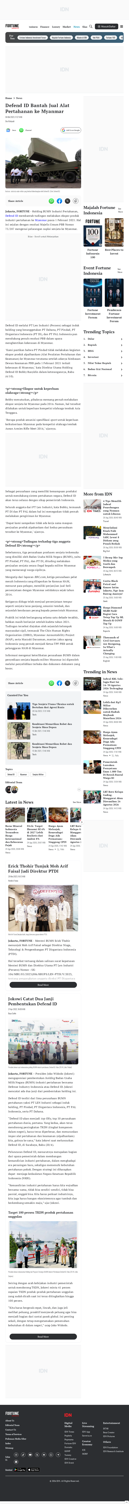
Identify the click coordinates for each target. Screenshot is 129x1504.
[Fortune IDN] (12, 26)
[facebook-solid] (59, 201)
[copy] (75, 201)
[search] (91, 26)
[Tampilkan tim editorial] (79, 790)
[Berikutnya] (82, 822)
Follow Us (7, 1458)
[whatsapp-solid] (51, 201)
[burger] (122, 26)
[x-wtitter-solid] (67, 201)
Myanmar (41, 220)
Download (8, 1469)
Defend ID (11, 216)
